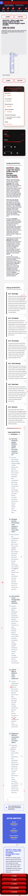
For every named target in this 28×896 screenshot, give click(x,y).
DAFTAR (20, 16)
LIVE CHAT (15, 891)
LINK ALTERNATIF (15, 887)
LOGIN (7, 16)
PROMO (15, 876)
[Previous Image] (2, 42)
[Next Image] (25, 42)
